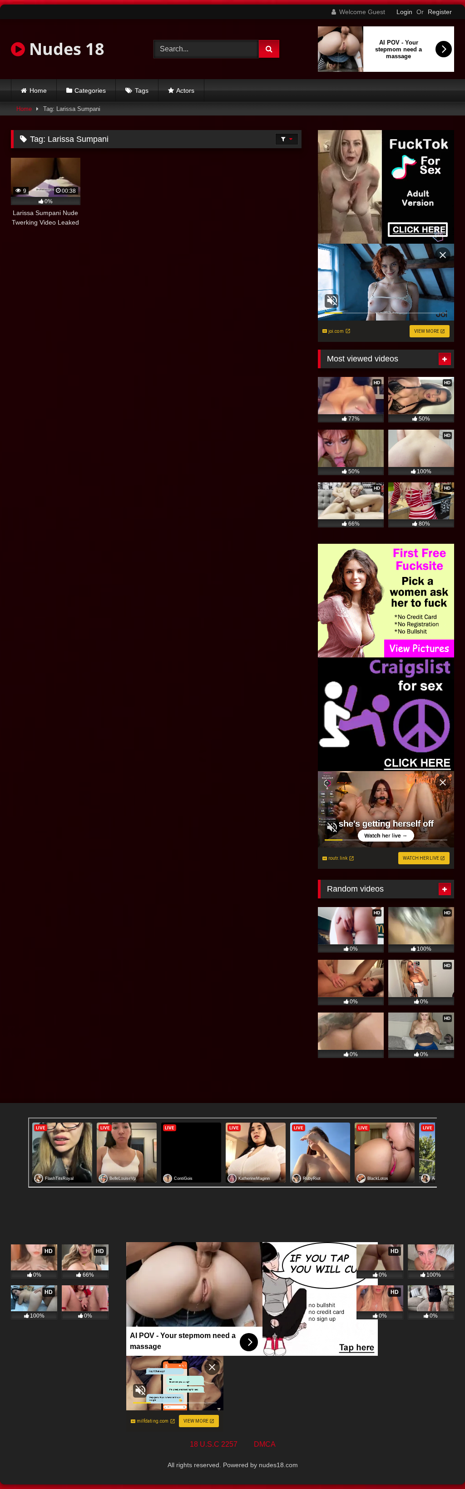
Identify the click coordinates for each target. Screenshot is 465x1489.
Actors (185, 90)
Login (404, 11)
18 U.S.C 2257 (213, 1444)
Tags (141, 90)
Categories (90, 90)
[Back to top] (437, 1462)
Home (38, 90)
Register (440, 11)
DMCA (265, 1444)
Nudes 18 (64, 49)
